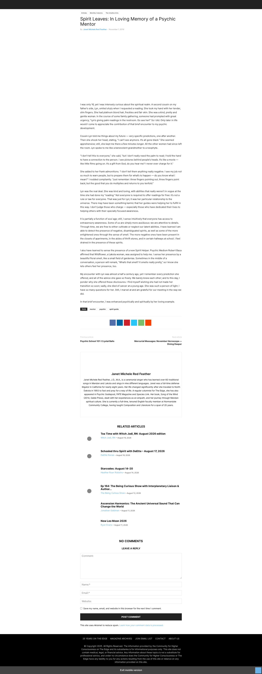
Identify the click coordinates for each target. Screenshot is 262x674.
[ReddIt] (148, 323)
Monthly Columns (96, 13)
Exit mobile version (131, 670)
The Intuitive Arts (112, 13)
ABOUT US (174, 638)
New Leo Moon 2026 (114, 520)
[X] (134, 323)
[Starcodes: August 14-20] (89, 474)
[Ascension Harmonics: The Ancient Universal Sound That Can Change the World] (89, 509)
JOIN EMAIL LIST (143, 638)
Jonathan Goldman (110, 510)
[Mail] (130, 411)
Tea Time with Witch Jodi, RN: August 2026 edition (133, 433)
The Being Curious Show (113, 493)
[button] (84, 4)
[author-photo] (131, 369)
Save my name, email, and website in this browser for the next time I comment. (122, 608)
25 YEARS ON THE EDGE (95, 638)
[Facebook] (113, 323)
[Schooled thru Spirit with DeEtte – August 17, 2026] (89, 456)
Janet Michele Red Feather (95, 29)
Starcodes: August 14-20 (117, 468)
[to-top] (258, 668)
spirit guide (114, 309)
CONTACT (160, 638)
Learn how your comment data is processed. (141, 625)
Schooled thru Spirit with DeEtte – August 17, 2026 (133, 451)
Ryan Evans (106, 525)
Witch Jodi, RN (108, 437)
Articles (84, 13)
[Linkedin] (120, 323)
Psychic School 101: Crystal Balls (97, 341)
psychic (102, 309)
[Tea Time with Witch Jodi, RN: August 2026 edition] (89, 439)
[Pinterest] (127, 323)
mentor (93, 309)
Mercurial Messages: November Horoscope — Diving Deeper (158, 342)
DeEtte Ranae (107, 455)
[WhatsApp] (141, 323)
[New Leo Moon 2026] (89, 526)
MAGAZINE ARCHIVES (121, 638)
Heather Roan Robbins (112, 472)
